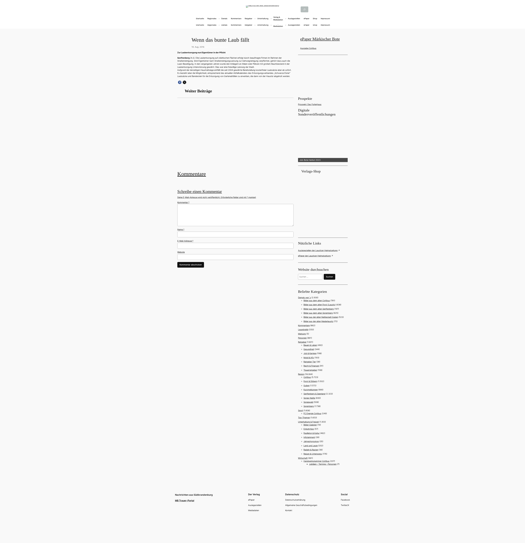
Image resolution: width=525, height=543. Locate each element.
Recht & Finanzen (311, 366)
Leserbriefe (303, 329)
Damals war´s (304, 297)
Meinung (302, 334)
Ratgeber (302, 342)
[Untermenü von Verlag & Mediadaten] (285, 18)
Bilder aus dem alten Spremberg (318, 313)
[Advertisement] (236, 136)
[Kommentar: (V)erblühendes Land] (235, 136)
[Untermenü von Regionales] (219, 18)
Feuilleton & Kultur (312, 433)
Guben (307, 385)
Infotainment (309, 437)
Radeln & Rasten (311, 450)
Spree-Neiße (309, 398)
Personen (302, 338)
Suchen (329, 277)
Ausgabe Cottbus (308, 48)
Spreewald (308, 402)
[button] (179, 82)
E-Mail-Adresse (185, 241)
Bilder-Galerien (310, 425)
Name (180, 229)
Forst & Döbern (310, 381)
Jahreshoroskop (311, 441)
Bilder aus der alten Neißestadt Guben (321, 317)
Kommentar (183, 202)
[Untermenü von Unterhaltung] (271, 18)
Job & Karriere (310, 353)
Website (181, 252)
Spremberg (309, 406)
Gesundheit (309, 349)
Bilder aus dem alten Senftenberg (319, 309)
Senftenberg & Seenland (216, 47)
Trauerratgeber (310, 370)
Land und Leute (311, 445)
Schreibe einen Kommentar (199, 191)
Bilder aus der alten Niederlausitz (318, 321)
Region (301, 374)
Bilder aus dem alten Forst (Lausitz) (320, 304)
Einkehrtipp (309, 429)
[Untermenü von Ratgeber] (255, 18)
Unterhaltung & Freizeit (308, 422)
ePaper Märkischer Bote (320, 39)
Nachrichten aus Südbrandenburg (194, 494)
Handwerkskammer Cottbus (316, 461)
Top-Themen (304, 417)
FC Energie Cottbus (312, 413)
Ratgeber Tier (310, 362)
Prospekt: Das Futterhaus (309, 104)
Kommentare (191, 174)
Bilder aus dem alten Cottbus (317, 300)
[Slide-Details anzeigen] (323, 139)
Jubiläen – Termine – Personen (322, 464)
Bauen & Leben (310, 345)
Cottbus (307, 377)
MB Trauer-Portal (184, 500)
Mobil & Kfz (309, 357)
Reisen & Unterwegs (313, 454)
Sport (300, 410)
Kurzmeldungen (311, 389)
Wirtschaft (303, 458)
